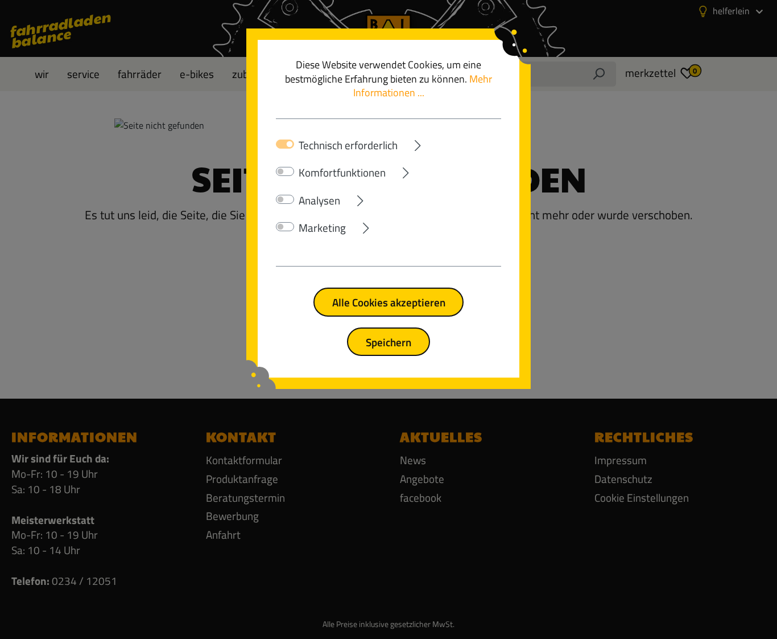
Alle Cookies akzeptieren (388, 302)
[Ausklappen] (449, 143)
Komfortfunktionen (342, 173)
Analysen (319, 200)
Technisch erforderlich (348, 145)
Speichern (388, 342)
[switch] (285, 171)
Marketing (322, 228)
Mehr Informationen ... (423, 86)
